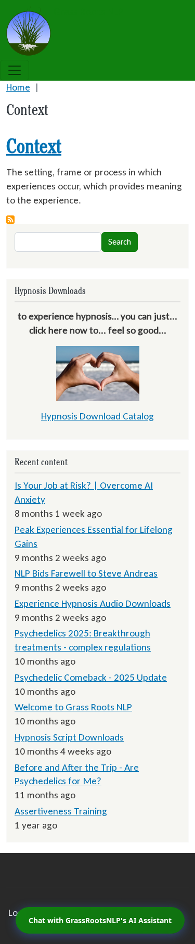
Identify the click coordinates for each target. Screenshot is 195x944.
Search (119, 242)
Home (18, 87)
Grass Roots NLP (87, 11)
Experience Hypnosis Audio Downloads (93, 603)
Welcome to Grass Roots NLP (73, 707)
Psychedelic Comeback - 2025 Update (91, 677)
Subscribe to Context (10, 219)
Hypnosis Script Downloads (69, 737)
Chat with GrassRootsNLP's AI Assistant (100, 920)
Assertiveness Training (61, 811)
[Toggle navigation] (14, 70)
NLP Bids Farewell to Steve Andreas (86, 573)
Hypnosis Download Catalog (97, 416)
